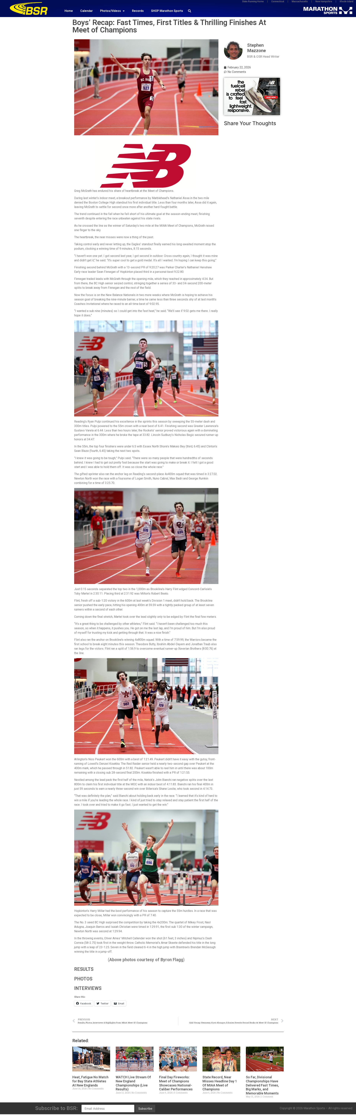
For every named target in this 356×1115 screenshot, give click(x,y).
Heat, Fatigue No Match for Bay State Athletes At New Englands (90, 1081)
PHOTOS (83, 979)
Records (138, 11)
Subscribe (145, 1108)
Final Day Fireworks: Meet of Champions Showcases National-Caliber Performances (176, 1083)
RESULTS (83, 969)
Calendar (86, 11)
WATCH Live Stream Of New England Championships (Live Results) (133, 1083)
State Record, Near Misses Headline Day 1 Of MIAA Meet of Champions (219, 1083)
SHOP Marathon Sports (167, 11)
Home (69, 11)
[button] (189, 11)
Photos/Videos (110, 11)
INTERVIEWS (87, 988)
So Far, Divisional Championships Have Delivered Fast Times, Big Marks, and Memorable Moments (262, 1085)
